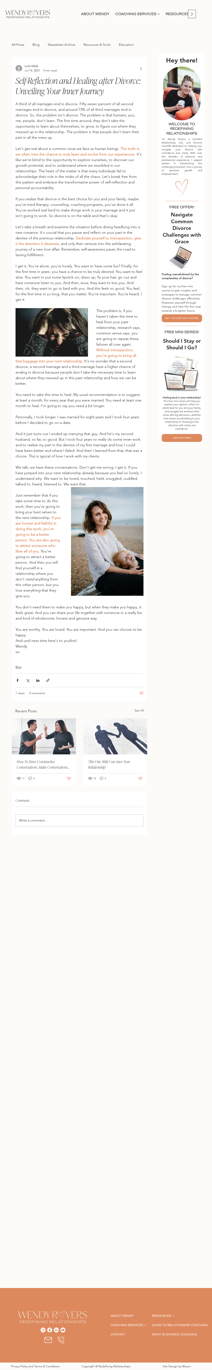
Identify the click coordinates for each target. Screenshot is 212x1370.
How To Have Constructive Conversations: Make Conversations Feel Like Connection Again (42, 765)
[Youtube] (62, 1330)
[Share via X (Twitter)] (28, 680)
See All (139, 710)
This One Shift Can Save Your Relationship (109, 764)
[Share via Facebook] (17, 680)
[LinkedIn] (56, 1330)
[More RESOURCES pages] (173, 1316)
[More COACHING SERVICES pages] (159, 14)
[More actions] (141, 68)
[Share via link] (48, 680)
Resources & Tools (97, 45)
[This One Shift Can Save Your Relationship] (115, 736)
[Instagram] (43, 1330)
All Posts (18, 45)
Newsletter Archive (61, 45)
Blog (36, 45)
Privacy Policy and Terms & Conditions (35, 1366)
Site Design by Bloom (177, 1366)
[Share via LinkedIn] (38, 680)
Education (126, 45)
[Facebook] (49, 1330)
